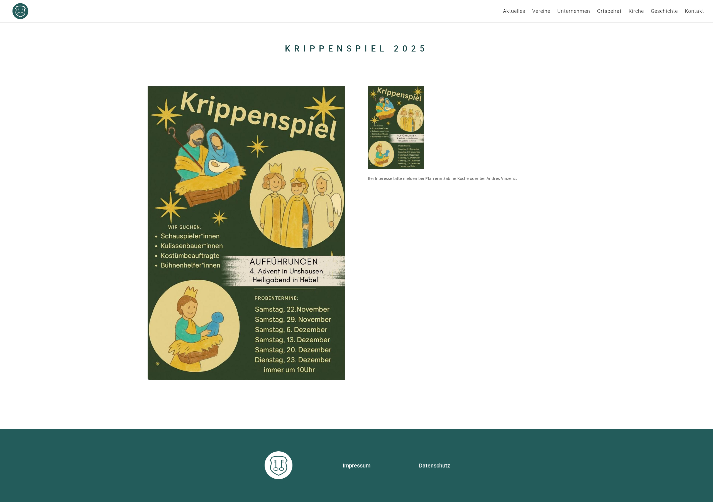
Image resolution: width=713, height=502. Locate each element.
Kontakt (694, 11)
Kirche (636, 11)
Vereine (541, 11)
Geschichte (664, 11)
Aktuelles (514, 11)
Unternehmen (573, 11)
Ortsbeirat (609, 11)
